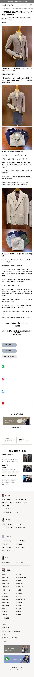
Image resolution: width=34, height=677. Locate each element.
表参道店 (19, 593)
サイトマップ (5, 641)
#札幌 (10, 19)
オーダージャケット (8, 502)
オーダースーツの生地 (8, 528)
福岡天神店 (6, 618)
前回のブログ (5, 185)
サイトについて (5, 634)
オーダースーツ (7, 499)
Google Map (8, 344)
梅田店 (5, 608)
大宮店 (19, 574)
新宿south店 (6, 590)
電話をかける (9, 350)
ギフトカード (6, 550)
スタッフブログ (7, 541)
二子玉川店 (20, 596)
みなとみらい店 (7, 602)
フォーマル (6, 506)
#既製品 (28, 17)
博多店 (19, 615)
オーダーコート (7, 509)
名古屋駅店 (6, 605)
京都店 (19, 605)
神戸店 (19, 612)
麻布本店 (5, 577)
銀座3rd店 (6, 584)
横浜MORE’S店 (21, 599)
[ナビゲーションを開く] (31, 5)
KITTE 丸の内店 (21, 577)
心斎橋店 (19, 608)
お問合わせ (20, 562)
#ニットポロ (11, 17)
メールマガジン (7, 547)
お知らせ (19, 544)
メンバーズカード (22, 547)
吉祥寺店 (5, 599)
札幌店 (5, 574)
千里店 (5, 612)
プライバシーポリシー (7, 627)
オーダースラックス (22, 502)
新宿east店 (20, 587)
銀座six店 (20, 584)
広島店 (5, 615)
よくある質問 (6, 562)
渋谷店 (19, 590)
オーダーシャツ (21, 499)
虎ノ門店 (19, 580)
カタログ (5, 544)
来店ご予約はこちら (9, 356)
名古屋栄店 (20, 602)
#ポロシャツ (22, 17)
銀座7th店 (6, 587)
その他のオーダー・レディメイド (12, 512)
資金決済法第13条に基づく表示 (9, 638)
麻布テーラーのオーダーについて (12, 524)
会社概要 (4, 624)
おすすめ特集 (21, 541)
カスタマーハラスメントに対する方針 (11, 631)
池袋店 (5, 593)
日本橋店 (5, 596)
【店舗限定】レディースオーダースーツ (17, 1)
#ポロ (17, 17)
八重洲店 (5, 580)
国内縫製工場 (21, 527)
